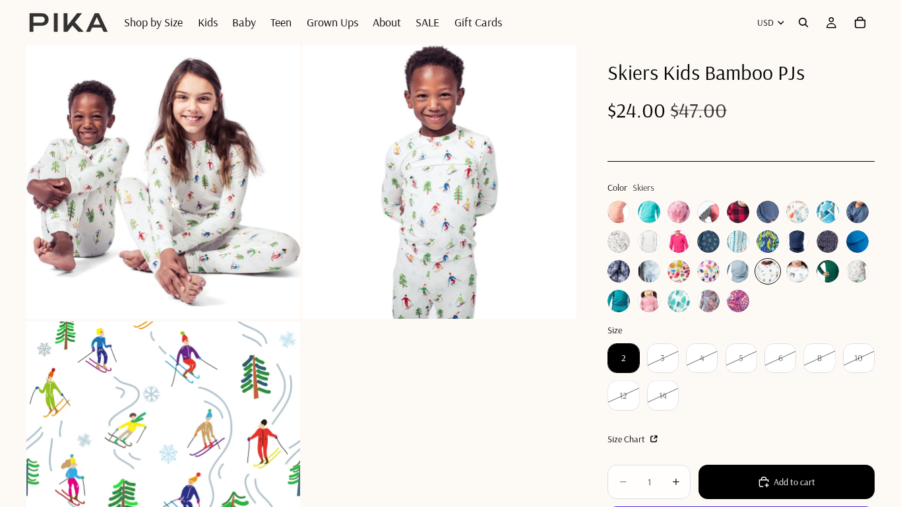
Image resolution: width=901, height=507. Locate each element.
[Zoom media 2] (439, 182)
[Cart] (860, 22)
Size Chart (627, 439)
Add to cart (794, 482)
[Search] (803, 22)
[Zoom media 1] (163, 182)
